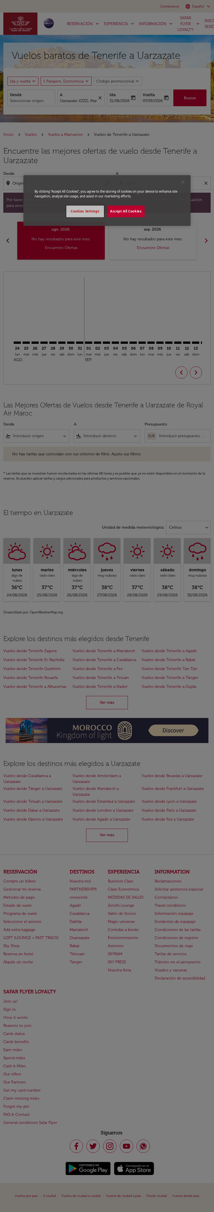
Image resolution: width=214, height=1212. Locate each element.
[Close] (183, 182)
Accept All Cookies (126, 211)
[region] (107, 200)
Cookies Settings (85, 211)
